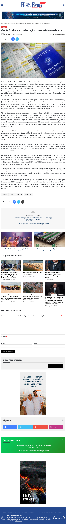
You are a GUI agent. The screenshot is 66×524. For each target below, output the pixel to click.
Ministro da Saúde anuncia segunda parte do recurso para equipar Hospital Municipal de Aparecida (9, 275)
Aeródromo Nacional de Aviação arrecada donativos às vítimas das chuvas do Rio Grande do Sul (32, 297)
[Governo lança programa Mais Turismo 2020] (33, 265)
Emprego (29, 194)
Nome (4, 337)
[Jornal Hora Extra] (33, 5)
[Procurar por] (64, 6)
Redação (6, 34)
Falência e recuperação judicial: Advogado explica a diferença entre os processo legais (54, 275)
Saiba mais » (18, 521)
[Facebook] (13, 39)
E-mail (4, 343)
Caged (5, 194)
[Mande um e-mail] (9, 34)
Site (35, 343)
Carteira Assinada (16, 194)
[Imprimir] (22, 202)
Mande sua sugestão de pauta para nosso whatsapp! (33, 219)
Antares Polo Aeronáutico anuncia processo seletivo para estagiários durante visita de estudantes (11, 297)
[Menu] (2, 6)
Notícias (11, 23)
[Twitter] (17, 39)
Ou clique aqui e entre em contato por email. (33, 224)
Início (5, 23)
